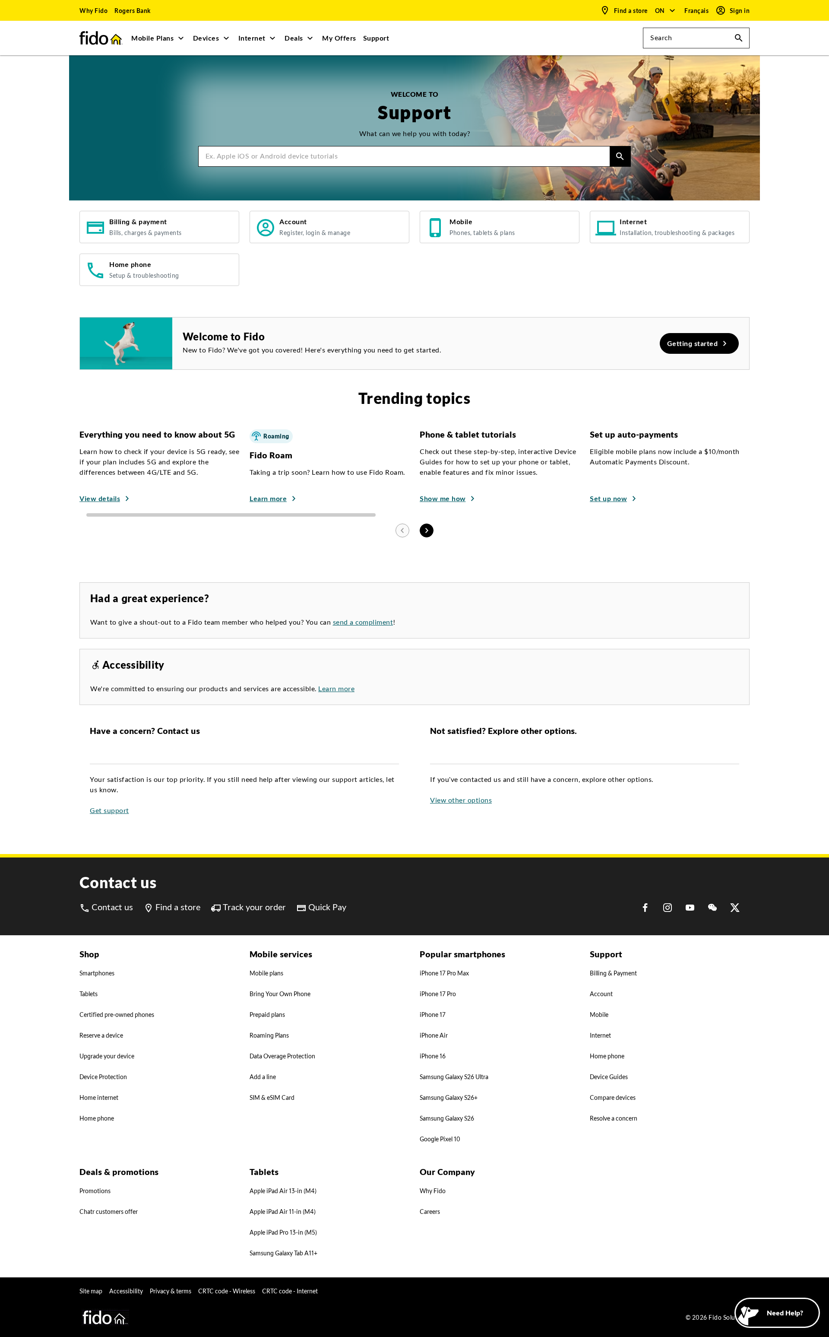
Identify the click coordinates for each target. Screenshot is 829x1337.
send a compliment (363, 622)
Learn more (336, 688)
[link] (93, 10)
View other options (461, 800)
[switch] (697, 10)
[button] (666, 10)
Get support (109, 810)
